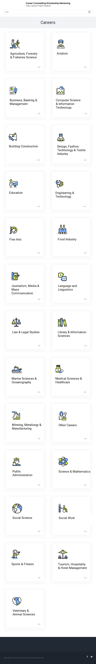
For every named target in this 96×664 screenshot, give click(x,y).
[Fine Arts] (25, 237)
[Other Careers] (71, 423)
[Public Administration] (25, 469)
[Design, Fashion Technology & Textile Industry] (71, 145)
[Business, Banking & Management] (25, 98)
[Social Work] (71, 516)
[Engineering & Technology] (71, 191)
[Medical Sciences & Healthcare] (71, 377)
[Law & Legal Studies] (25, 330)
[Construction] (25, 145)
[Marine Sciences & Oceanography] (25, 377)
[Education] (25, 191)
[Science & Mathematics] (71, 469)
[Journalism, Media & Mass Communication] (25, 284)
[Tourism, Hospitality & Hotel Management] (71, 562)
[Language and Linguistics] (71, 284)
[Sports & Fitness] (25, 562)
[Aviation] (71, 52)
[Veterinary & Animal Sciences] (25, 609)
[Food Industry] (71, 237)
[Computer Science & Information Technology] (71, 98)
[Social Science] (25, 516)
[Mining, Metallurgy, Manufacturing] (25, 423)
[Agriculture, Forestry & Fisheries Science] (25, 52)
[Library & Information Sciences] (71, 330)
